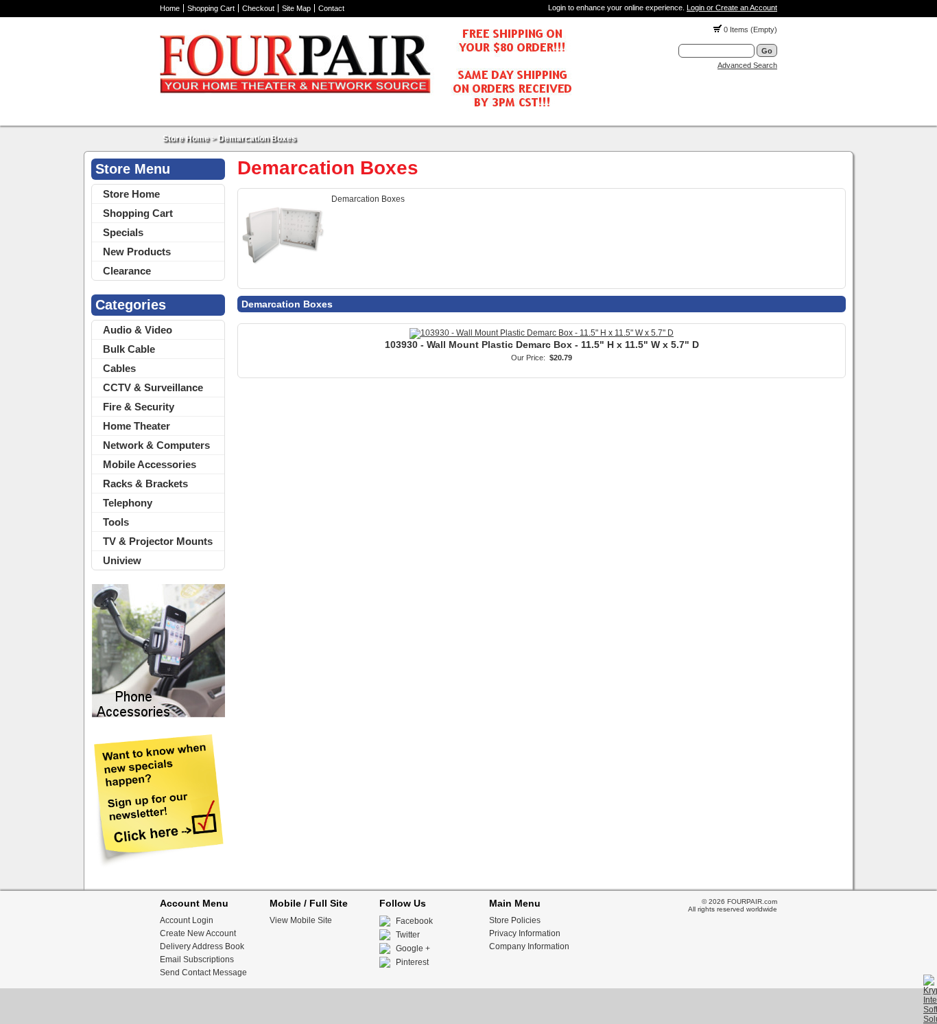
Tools (116, 522)
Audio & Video (137, 330)
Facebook (414, 921)
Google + (413, 948)
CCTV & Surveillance (153, 387)
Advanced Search (747, 65)
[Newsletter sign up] (158, 865)
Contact (331, 8)
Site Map (296, 8)
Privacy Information (524, 933)
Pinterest (412, 962)
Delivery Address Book (202, 946)
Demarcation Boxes (257, 138)
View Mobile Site (301, 920)
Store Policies (515, 920)
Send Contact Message (203, 972)
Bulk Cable (129, 349)
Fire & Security (138, 406)
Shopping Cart (211, 8)
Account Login (186, 920)
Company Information (529, 946)
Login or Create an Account (732, 7)
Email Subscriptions (197, 959)
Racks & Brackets (145, 483)
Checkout (258, 8)
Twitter (408, 935)
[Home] (365, 110)
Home (170, 8)
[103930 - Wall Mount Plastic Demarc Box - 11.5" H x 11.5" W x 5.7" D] (542, 333)
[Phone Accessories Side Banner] (158, 715)
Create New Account (198, 933)
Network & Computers (156, 445)
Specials (123, 232)
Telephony (127, 503)
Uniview (122, 560)
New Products (137, 251)
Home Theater (136, 426)
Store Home (186, 138)
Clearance (127, 271)
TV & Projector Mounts (158, 541)
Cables (119, 368)
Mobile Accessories (149, 464)
